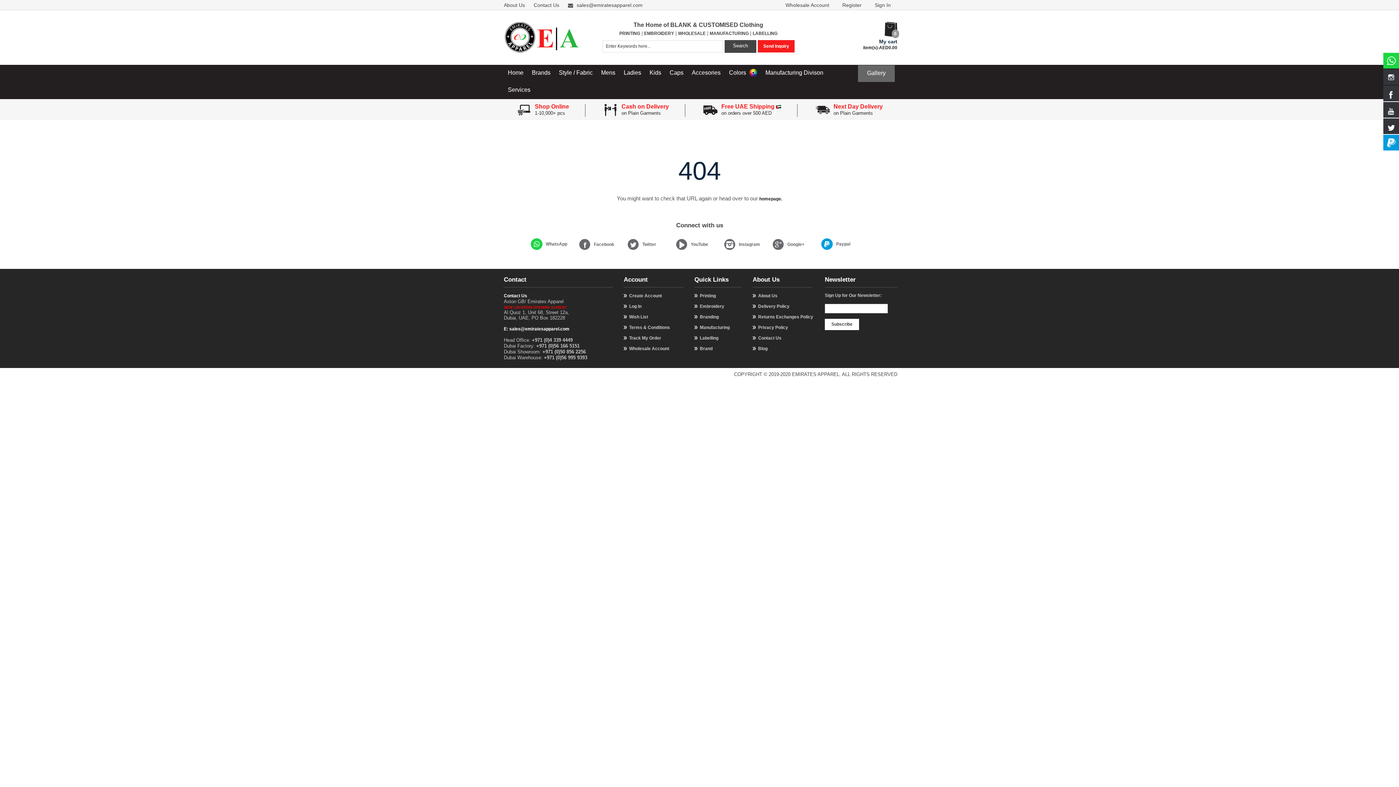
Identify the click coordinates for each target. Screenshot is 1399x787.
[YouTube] (681, 244)
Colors (738, 73)
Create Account (645, 295)
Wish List (638, 317)
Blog (763, 348)
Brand (706, 348)
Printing (708, 295)
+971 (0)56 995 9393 (565, 357)
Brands (541, 73)
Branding (709, 317)
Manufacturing (715, 327)
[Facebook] (584, 244)
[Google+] (778, 244)
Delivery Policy (773, 306)
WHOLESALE (692, 33)
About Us (514, 5)
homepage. (770, 198)
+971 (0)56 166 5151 (558, 346)
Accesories (706, 73)
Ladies (632, 73)
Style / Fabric (576, 73)
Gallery (876, 73)
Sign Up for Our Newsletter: (853, 295)
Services (519, 90)
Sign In (883, 5)
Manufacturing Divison (794, 73)
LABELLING (765, 33)
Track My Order (645, 338)
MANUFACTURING (729, 33)
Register (852, 5)
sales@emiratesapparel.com (610, 5)
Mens (608, 73)
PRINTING (629, 33)
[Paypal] (827, 244)
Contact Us (546, 5)
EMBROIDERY (659, 33)
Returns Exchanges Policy (785, 317)
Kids (655, 73)
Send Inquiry (776, 46)
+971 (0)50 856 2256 (564, 352)
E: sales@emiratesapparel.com (536, 329)
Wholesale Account (807, 5)
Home (516, 73)
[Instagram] (729, 244)
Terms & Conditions (649, 327)
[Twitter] (633, 244)
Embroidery (712, 306)
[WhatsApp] (536, 244)
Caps (676, 73)
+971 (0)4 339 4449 (552, 340)
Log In (635, 306)
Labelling (709, 338)
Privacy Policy (773, 327)
